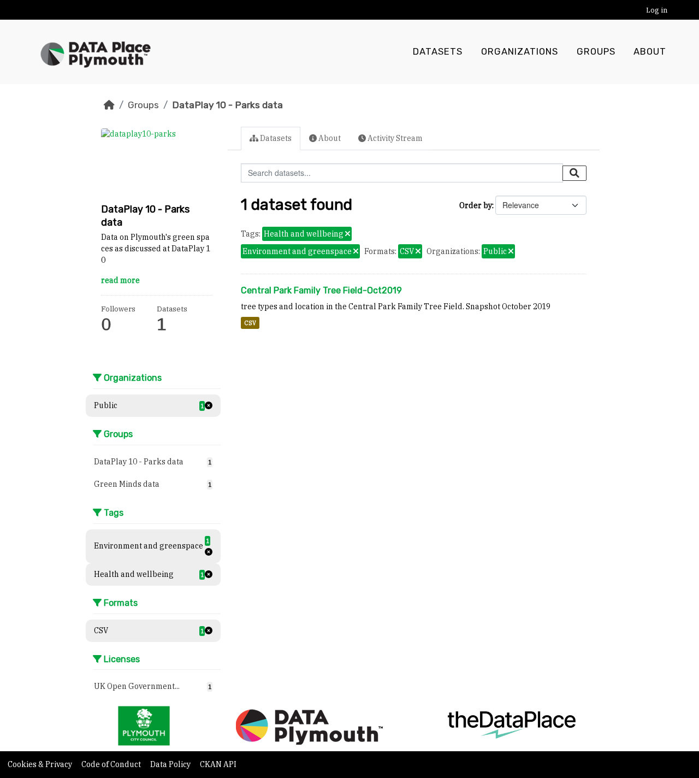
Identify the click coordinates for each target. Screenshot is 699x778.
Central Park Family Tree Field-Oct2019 (321, 290)
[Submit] (574, 173)
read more (120, 280)
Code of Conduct (112, 764)
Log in (656, 10)
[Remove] (347, 234)
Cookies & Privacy (41, 764)
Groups (596, 51)
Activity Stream (394, 138)
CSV (250, 323)
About (649, 51)
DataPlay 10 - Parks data (227, 104)
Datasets (438, 51)
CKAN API (218, 764)
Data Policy (171, 764)
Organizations (519, 51)
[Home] (109, 104)
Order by (475, 205)
